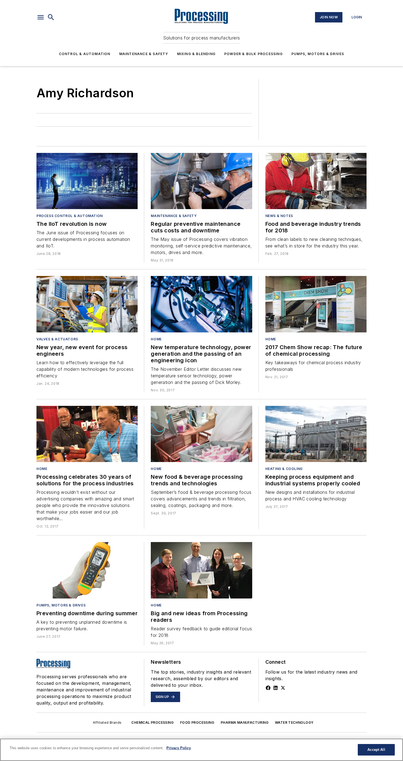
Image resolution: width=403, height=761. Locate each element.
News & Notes (279, 216)
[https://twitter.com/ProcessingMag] (283, 688)
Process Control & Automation (69, 216)
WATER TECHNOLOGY (294, 722)
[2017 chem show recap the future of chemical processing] (316, 304)
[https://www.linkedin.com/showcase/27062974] (275, 688)
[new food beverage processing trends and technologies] (201, 434)
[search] (51, 17)
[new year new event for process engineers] (87, 304)
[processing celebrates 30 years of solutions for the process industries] (87, 434)
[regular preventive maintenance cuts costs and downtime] (201, 181)
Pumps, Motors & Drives (317, 54)
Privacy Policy (178, 748)
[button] (40, 17)
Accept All (376, 750)
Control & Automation (84, 54)
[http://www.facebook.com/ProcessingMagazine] (268, 688)
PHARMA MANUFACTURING (244, 722)
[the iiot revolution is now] (87, 181)
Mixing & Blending (196, 54)
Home (156, 339)
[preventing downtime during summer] (87, 570)
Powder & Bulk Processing (253, 54)
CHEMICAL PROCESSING (152, 722)
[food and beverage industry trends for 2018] (316, 181)
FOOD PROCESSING (197, 722)
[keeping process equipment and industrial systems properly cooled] (316, 434)
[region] (201, 750)
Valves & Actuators (57, 339)
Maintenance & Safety (143, 54)
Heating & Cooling (284, 469)
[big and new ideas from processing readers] (201, 570)
